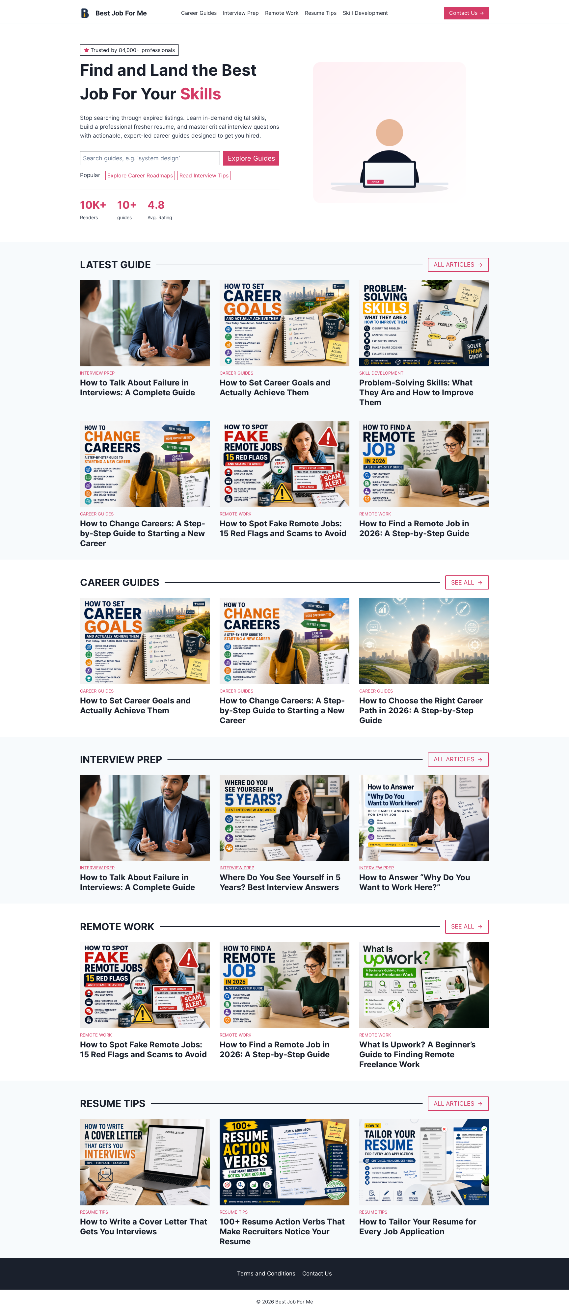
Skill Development (365, 13)
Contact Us (317, 1273)
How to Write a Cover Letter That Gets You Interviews (143, 1226)
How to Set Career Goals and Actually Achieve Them (275, 387)
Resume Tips (321, 13)
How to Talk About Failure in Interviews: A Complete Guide (137, 387)
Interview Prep (241, 13)
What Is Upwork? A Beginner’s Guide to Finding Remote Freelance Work (417, 1054)
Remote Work (282, 13)
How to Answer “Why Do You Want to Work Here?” (414, 882)
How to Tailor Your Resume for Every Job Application (417, 1226)
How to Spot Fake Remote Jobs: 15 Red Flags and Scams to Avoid (283, 528)
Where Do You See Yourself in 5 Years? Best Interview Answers (280, 882)
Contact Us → (466, 13)
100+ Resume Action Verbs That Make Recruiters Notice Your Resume (282, 1231)
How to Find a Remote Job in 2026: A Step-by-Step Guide (414, 528)
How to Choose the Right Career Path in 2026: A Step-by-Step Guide (421, 710)
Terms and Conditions (266, 1273)
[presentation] (145, 323)
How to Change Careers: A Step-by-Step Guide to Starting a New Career (142, 533)
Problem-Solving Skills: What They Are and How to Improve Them (416, 392)
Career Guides (199, 13)
